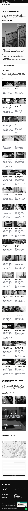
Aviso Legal (15, 494)
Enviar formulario (14, 475)
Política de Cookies (16, 495)
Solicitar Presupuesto (5, 20)
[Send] (25, 506)
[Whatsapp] (26, 509)
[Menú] (25, 4)
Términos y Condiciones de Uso (18, 497)
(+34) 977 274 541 (4, 496)
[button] (14, 449)
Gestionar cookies (9, 2)
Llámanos (11, 20)
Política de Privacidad (17, 496)
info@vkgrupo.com (4, 497)
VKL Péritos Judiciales (7, 4)
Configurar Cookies (16, 498)
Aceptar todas (3, 2)
